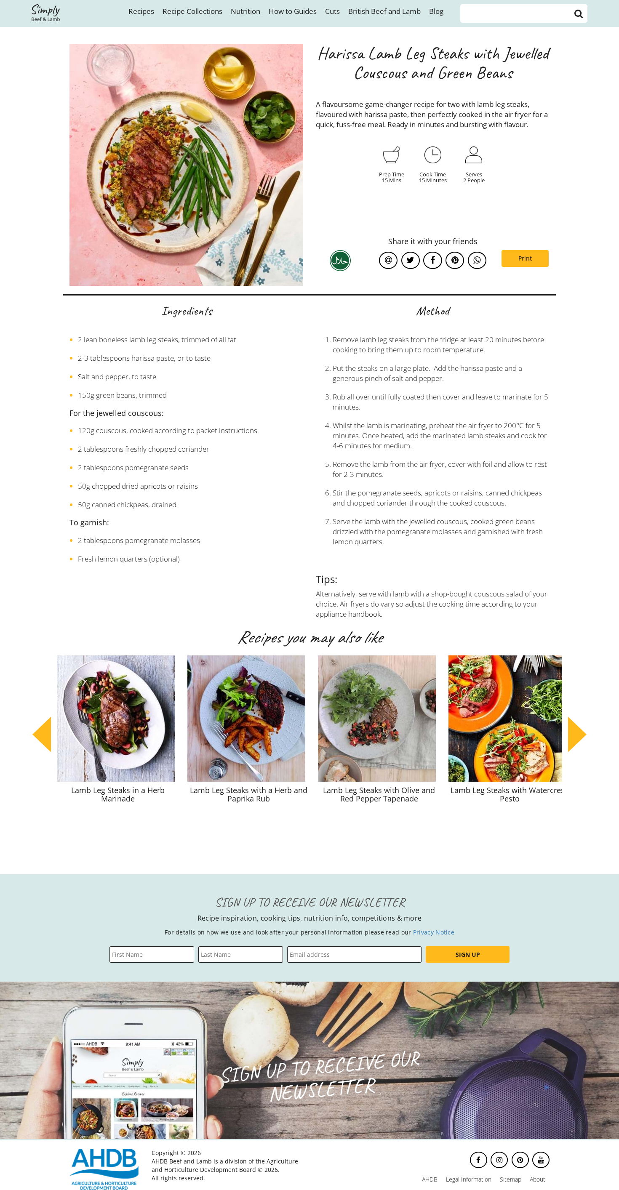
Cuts (332, 11)
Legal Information (468, 1179)
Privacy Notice (433, 932)
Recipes (141, 11)
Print (525, 258)
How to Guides (293, 11)
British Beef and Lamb (384, 11)
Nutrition (245, 11)
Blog (436, 11)
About (537, 1179)
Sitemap (510, 1179)
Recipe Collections (192, 11)
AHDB (430, 1179)
